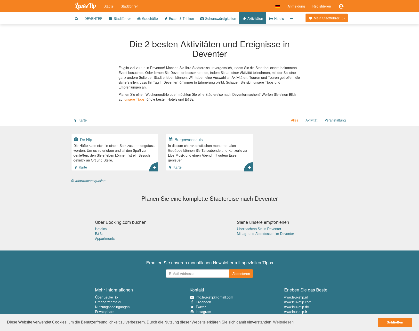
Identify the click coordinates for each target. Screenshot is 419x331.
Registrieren (321, 6)
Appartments (105, 238)
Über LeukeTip (106, 297)
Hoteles (101, 228)
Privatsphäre (104, 311)
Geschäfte (149, 18)
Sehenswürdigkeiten (220, 18)
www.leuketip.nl (296, 297)
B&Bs (99, 233)
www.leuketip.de (296, 306)
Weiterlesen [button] (283, 322)
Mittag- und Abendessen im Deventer (265, 233)
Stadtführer (129, 6)
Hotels (278, 18)
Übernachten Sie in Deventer (259, 228)
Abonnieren (241, 273)
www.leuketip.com (298, 301)
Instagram (203, 311)
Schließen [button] (395, 322)
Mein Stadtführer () (329, 18)
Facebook (203, 301)
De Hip (85, 139)
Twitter (201, 306)
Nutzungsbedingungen (112, 306)
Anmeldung (296, 6)
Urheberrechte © (108, 301)
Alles (294, 120)
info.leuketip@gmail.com (214, 297)
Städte (108, 6)
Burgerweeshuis (188, 139)
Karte (82, 120)
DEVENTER (93, 18)
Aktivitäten (254, 18)
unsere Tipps (134, 99)
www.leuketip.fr (295, 311)
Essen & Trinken (181, 18)
